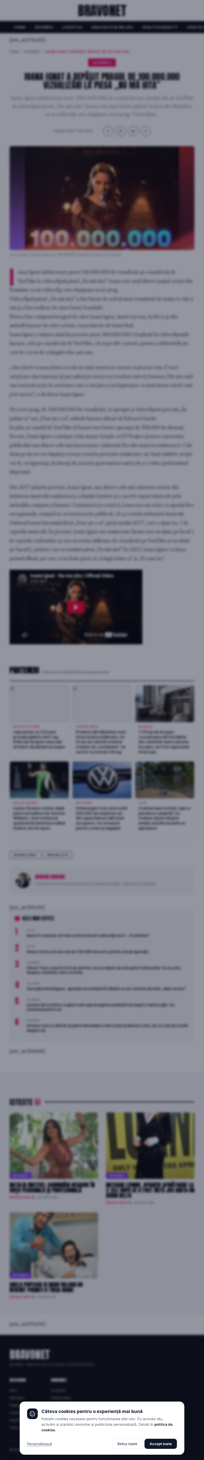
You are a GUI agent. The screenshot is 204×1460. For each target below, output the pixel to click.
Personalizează (39, 1444)
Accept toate (161, 1444)
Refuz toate (127, 1444)
